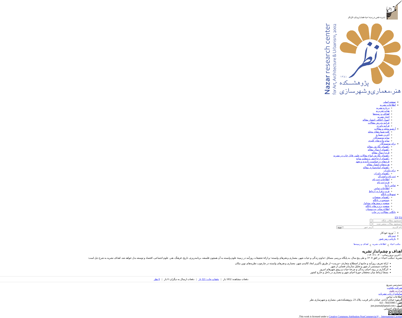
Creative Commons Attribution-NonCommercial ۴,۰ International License (365, 316)
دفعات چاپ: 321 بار (208, 279)
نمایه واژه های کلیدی (378, 140)
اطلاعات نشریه (388, 105)
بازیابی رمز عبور (387, 238)
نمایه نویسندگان (381, 137)
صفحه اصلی (389, 102)
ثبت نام (392, 235)
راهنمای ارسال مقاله (378, 149)
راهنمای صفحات (380, 197)
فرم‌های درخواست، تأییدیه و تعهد (372, 161)
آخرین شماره (382, 134)
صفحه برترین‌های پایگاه (377, 206)
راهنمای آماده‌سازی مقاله (376, 167)
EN (396, 217)
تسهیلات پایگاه (388, 194)
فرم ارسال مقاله (380, 152)
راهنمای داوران (381, 173)
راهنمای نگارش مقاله (378, 146)
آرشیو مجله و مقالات (385, 128)
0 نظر (157, 279)
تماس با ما (390, 185)
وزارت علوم (395, 290)
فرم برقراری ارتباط (379, 191)
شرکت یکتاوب (394, 287)
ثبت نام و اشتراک (387, 176)
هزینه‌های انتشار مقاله (378, 164)
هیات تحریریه (382, 111)
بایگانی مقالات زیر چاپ (384, 212)
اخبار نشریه (383, 117)
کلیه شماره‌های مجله (378, 131)
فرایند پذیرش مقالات (378, 122)
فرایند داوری (383, 125)
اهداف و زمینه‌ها (381, 114)
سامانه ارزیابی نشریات (390, 293)
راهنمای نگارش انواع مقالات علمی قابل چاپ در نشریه (361, 155)
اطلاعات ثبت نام (380, 179)
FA (400, 217)
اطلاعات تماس (381, 188)
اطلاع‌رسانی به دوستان (377, 209)
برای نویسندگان (388, 143)
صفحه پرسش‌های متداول (376, 203)
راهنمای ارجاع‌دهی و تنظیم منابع (372, 158)
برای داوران (390, 170)
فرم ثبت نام (383, 182)
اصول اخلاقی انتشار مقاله (376, 119)
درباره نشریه (382, 108)
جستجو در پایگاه (381, 200)
